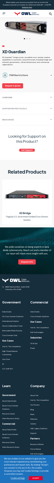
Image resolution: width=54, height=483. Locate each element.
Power (32, 348)
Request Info (27, 262)
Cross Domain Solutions (39, 316)
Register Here (27, 7)
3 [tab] (29, 38)
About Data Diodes (9, 401)
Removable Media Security (12, 331)
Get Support (27, 150)
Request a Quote (12, 86)
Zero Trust (6, 359)
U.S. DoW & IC (7, 369)
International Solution (10, 321)
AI (3, 364)
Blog (32, 409)
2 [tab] (27, 38)
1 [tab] (24, 38)
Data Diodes (6, 312)
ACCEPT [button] (35, 478)
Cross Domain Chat (9, 335)
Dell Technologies (36, 332)
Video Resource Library (10, 418)
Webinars (34, 419)
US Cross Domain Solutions (13, 316)
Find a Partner (35, 449)
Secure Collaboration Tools (12, 326)
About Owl (34, 395)
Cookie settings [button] (18, 478)
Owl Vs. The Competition (11, 346)
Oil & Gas (34, 343)
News (32, 414)
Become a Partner (37, 444)
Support (33, 433)
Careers (33, 424)
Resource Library (8, 414)
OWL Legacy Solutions (38, 428)
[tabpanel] (27, 26)
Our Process (35, 405)
